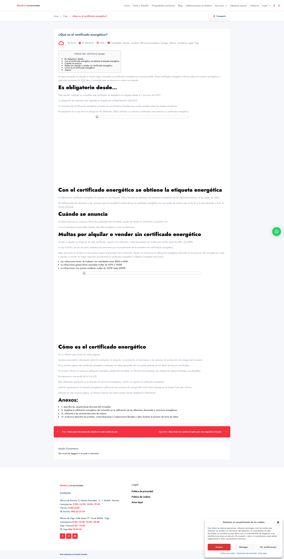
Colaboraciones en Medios (199, 5)
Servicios (219, 5)
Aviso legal (137, 502)
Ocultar (101, 53)
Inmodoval (182, 42)
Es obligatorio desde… (75, 58)
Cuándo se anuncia (73, 63)
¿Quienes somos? (238, 5)
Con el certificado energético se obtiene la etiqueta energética (92, 61)
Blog (180, 5)
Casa (56, 16)
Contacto (254, 5)
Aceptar (219, 547)
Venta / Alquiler (141, 5)
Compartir (221, 16)
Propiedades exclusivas (163, 5)
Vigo (65, 16)
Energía (164, 42)
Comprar (135, 42)
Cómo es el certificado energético (80, 67)
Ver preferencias (268, 547)
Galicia (172, 42)
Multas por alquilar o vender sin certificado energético (88, 65)
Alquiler (126, 42)
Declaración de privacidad (247, 553)
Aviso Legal (262, 553)
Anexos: (68, 69)
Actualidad (116, 42)
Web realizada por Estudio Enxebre (73, 554)
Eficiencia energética (150, 42)
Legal (264, 5)
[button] (278, 522)
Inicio (127, 5)
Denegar (243, 547)
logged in (75, 453)
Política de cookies (228, 553)
